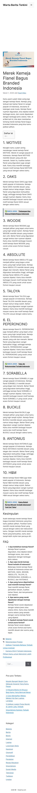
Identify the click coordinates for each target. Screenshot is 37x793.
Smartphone (11, 766)
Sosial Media (11, 769)
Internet (9, 739)
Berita (8, 732)
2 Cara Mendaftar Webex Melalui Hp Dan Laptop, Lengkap (16, 698)
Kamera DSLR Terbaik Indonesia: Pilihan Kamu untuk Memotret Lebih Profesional (17, 654)
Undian (9, 780)
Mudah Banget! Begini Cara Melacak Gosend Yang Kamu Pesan (17, 683)
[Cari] (28, 664)
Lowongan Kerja (12, 746)
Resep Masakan (12, 763)
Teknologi (10, 773)
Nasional (9, 749)
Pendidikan (10, 756)
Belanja (8, 639)
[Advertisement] (18, 32)
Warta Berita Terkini (15, 4)
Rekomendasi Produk (14, 642)
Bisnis (8, 736)
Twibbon (9, 776)
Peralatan (10, 759)
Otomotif (9, 753)
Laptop (8, 742)
